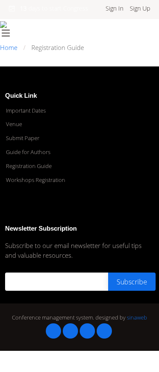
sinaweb (137, 317)
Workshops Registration (35, 180)
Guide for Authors (28, 152)
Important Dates (26, 110)
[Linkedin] (70, 331)
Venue (14, 124)
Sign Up (140, 8)
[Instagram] (87, 331)
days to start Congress (54, 8)
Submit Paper (22, 138)
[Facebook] (53, 331)
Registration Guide (29, 166)
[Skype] (104, 331)
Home (8, 47)
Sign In (114, 8)
